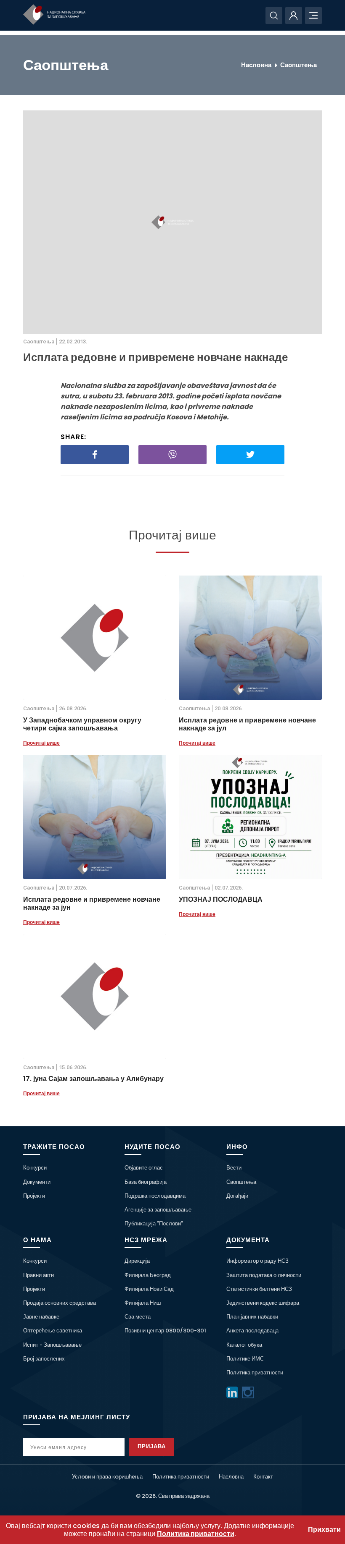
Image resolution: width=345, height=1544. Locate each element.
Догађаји (237, 1196)
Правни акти (38, 1275)
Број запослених (44, 1359)
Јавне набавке (41, 1317)
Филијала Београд (148, 1275)
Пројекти (34, 1196)
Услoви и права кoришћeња (107, 1477)
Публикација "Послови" (154, 1223)
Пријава (152, 1446)
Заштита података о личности (263, 1275)
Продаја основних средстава (59, 1303)
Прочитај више (41, 742)
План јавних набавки (252, 1317)
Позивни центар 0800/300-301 (165, 1331)
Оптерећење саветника (52, 1331)
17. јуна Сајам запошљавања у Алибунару (93, 1079)
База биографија (146, 1182)
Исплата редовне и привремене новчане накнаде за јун (91, 903)
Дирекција (137, 1261)
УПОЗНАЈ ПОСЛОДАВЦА (221, 899)
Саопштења (298, 64)
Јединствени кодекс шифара (262, 1303)
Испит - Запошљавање (52, 1345)
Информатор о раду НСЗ (257, 1261)
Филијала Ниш (143, 1303)
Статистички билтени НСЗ (259, 1289)
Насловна (256, 64)
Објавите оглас (144, 1168)
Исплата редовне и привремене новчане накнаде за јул (247, 724)
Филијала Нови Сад (149, 1289)
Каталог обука (244, 1345)
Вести (234, 1168)
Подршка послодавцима (155, 1196)
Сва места (138, 1317)
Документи (36, 1182)
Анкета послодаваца (252, 1331)
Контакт (263, 1477)
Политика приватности (254, 1373)
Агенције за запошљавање (158, 1210)
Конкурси (35, 1168)
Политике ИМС (245, 1359)
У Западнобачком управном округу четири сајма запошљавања (82, 724)
